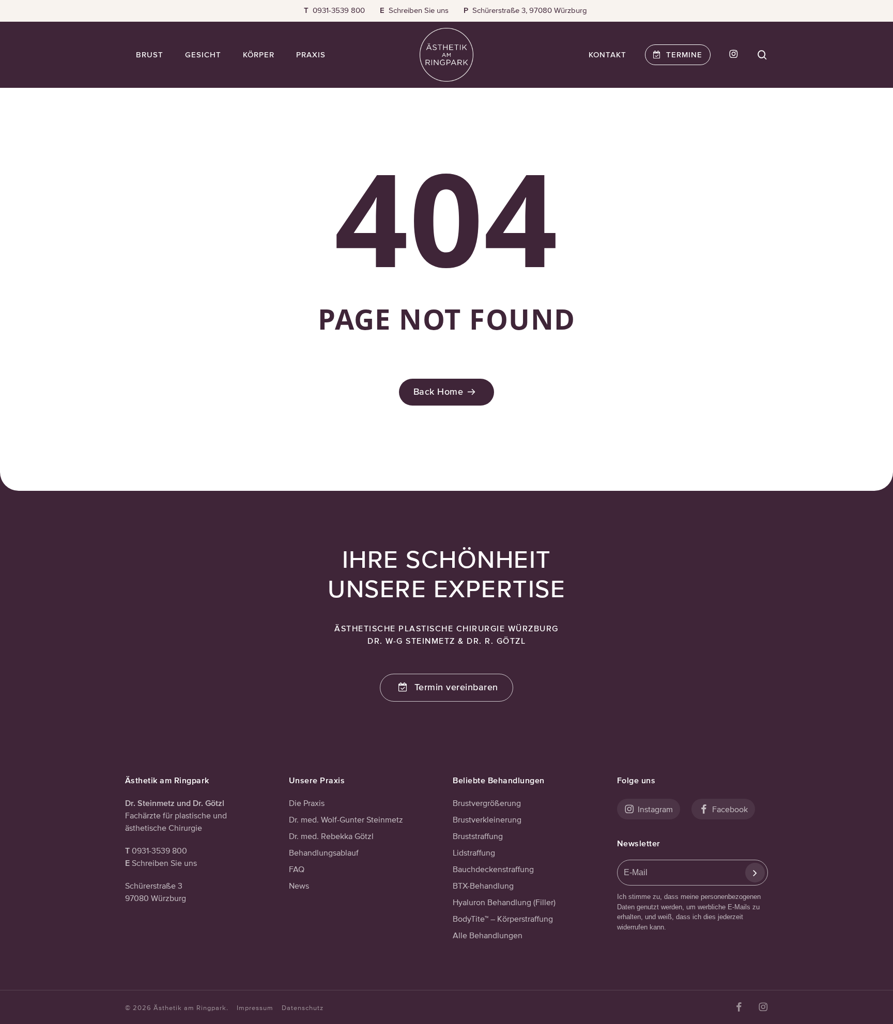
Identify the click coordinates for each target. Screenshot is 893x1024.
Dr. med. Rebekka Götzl (331, 836)
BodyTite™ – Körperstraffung (503, 918)
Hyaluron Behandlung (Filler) (504, 902)
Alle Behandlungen (487, 935)
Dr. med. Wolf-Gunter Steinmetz (346, 819)
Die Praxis (307, 803)
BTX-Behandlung (483, 885)
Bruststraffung (478, 836)
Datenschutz (303, 1008)
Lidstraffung (474, 852)
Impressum (255, 1008)
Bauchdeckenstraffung (493, 869)
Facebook (729, 809)
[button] (446, 688)
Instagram (654, 809)
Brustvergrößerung (487, 803)
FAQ (296, 869)
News (299, 885)
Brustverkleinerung (487, 819)
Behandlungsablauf (324, 852)
